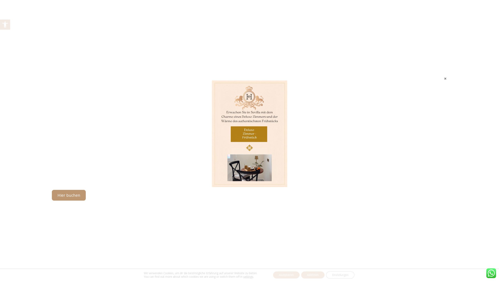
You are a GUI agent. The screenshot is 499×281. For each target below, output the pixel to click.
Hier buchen (69, 195)
